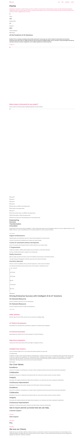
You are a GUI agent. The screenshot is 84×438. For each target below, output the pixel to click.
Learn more (11, 309)
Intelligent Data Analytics (17, 349)
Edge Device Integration (17, 340)
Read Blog (11, 426)
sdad (62, 2)
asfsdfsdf (67, 2)
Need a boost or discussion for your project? (23, 104)
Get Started (12, 233)
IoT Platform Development (17, 323)
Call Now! (11, 414)
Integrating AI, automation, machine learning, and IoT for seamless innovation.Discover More (29, 8)
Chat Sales (11, 420)
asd (59, 2)
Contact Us (11, 44)
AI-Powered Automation (17, 332)
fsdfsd (72, 2)
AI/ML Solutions (14, 314)
